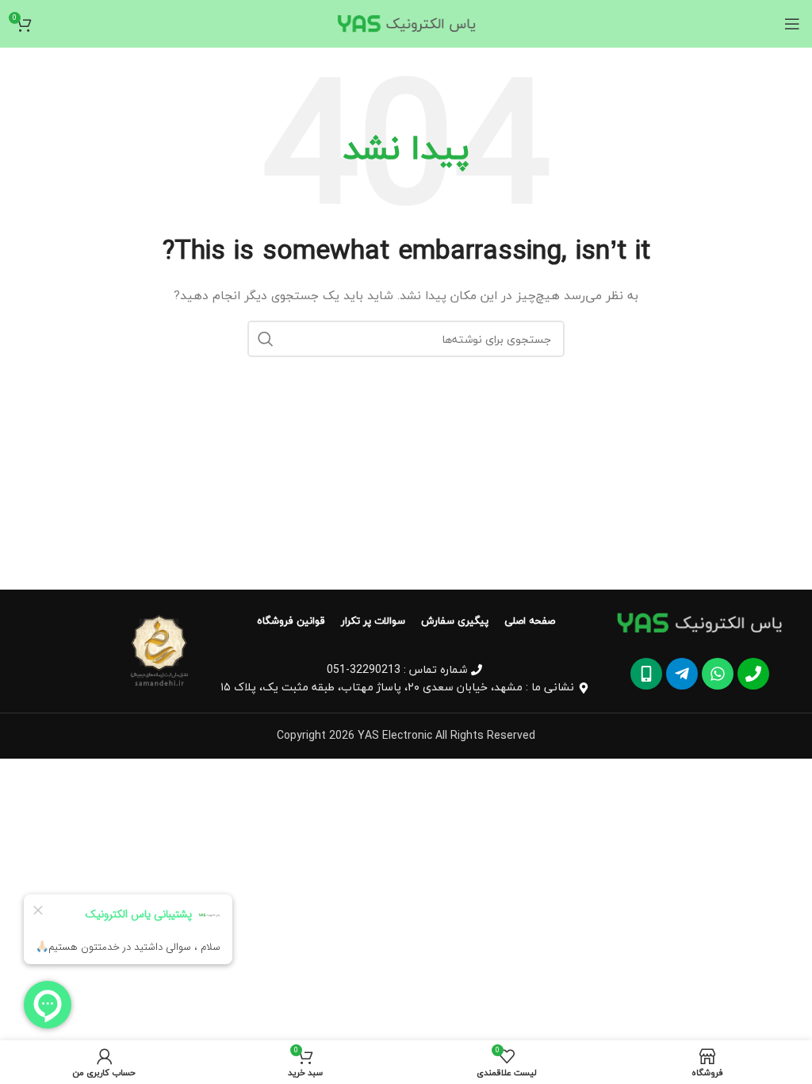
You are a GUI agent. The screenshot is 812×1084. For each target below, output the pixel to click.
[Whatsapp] (717, 674)
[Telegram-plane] (682, 674)
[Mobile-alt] (646, 674)
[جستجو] (265, 339)
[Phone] (753, 674)
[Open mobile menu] (792, 24)
